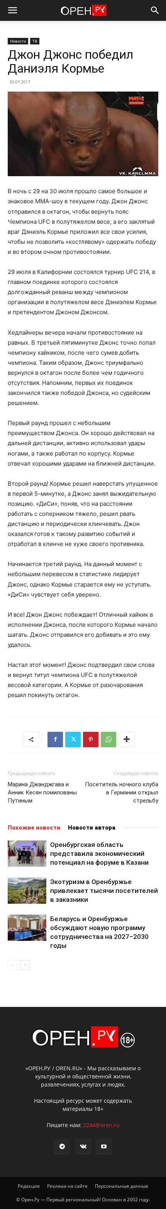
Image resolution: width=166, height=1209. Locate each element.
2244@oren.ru (101, 1125)
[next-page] (25, 965)
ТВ (34, 41)
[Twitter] (73, 739)
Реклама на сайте (67, 1186)
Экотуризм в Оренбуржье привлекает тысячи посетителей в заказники (104, 890)
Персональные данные (121, 1186)
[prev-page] (12, 965)
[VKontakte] (83, 1147)
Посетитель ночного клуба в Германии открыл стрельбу (121, 792)
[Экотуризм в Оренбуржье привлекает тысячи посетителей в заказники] (27, 890)
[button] (12, 10)
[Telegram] (62, 1147)
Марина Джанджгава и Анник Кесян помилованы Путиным (42, 792)
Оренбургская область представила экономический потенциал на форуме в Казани (99, 853)
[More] (127, 739)
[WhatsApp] (108, 739)
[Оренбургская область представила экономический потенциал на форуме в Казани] (27, 853)
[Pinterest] (90, 739)
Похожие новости (34, 827)
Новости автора (91, 827)
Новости (18, 41)
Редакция (29, 1186)
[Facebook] (55, 739)
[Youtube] (104, 1147)
